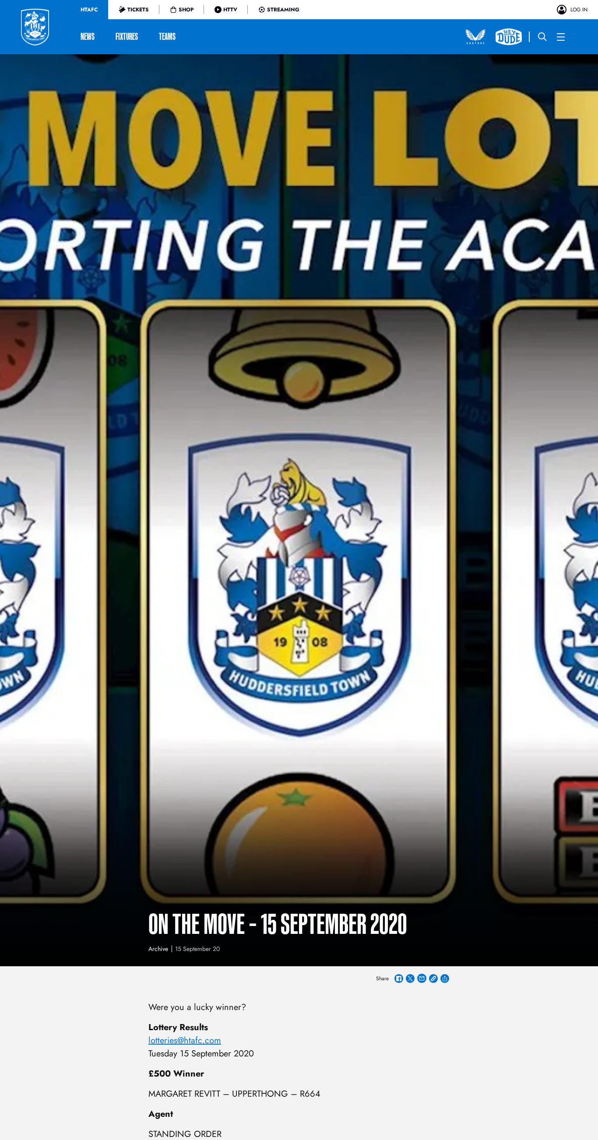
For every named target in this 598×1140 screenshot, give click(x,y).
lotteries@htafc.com (184, 1040)
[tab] (89, 9)
